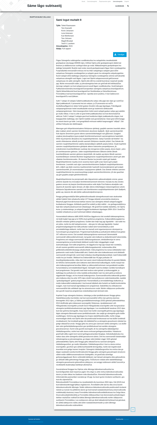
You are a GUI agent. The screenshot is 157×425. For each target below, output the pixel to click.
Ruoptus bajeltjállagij (40, 17)
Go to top (133, 409)
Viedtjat (120, 54)
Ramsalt (126, 419)
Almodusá (119, 6)
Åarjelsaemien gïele (105, 1)
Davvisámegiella (92, 1)
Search (128, 6)
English (127, 1)
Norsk (83, 1)
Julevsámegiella (117, 1)
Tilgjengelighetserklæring (35, 422)
